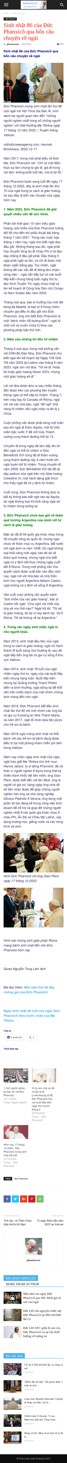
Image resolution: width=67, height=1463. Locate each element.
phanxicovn (13, 44)
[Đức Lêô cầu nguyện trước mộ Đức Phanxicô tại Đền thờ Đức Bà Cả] (12, 1315)
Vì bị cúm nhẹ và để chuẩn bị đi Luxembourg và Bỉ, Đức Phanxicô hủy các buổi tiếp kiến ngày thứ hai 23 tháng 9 (43, 1098)
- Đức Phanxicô (19, 13)
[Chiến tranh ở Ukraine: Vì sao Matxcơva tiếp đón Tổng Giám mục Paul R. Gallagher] (12, 1420)
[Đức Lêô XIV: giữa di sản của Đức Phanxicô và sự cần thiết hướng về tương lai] (12, 1332)
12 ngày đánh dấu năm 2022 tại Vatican (50, 1222)
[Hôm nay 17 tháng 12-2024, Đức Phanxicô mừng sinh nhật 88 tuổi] (16, 1132)
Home (6, 13)
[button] (62, 5)
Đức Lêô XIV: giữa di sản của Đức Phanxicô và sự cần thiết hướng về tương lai (41, 1332)
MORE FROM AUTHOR (22, 1284)
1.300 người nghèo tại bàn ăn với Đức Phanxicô (14, 1091)
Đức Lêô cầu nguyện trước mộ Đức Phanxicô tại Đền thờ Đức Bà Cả (42, 1315)
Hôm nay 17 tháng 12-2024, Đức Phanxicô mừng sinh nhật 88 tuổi (15, 1150)
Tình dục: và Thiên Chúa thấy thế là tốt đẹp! (17, 1222)
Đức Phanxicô (21, 1178)
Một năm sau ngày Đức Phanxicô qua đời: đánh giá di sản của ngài (42, 1298)
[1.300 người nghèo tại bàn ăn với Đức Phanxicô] (16, 1075)
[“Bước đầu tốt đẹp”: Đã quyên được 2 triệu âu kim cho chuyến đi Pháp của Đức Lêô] (12, 1386)
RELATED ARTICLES (21, 1278)
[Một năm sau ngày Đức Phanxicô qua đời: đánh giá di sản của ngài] (12, 1298)
